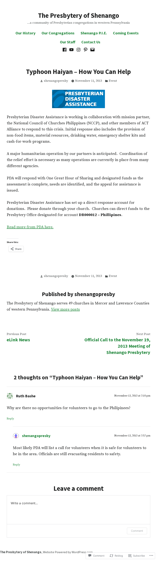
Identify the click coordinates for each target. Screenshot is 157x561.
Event (113, 81)
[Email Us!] (92, 50)
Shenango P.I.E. (94, 33)
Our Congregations (58, 33)
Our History (25, 33)
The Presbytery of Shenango (78, 15)
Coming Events (126, 33)
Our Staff (67, 42)
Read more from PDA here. (30, 227)
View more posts (65, 309)
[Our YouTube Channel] (71, 50)
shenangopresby (56, 81)
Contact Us (90, 42)
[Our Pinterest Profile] (85, 50)
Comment (137, 530)
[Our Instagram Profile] (78, 50)
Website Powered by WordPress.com (68, 552)
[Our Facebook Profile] (65, 50)
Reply (10, 418)
